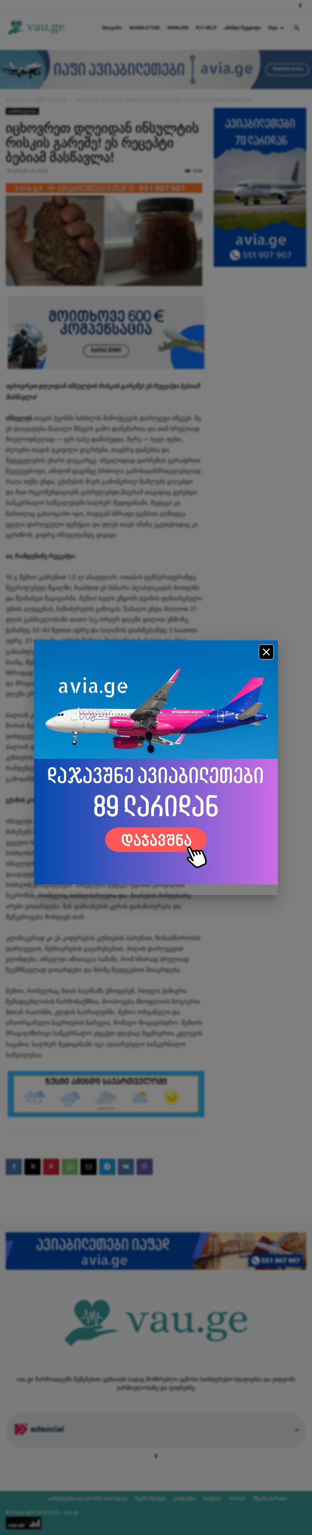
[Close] (266, 651)
